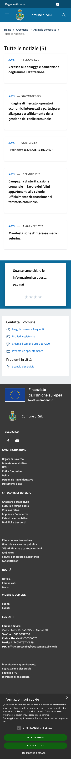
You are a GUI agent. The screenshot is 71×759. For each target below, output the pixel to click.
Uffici (5, 467)
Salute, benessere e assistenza (20, 557)
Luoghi (6, 604)
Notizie (6, 579)
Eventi (6, 608)
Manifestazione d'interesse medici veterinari (33, 235)
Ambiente (8, 552)
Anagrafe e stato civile (15, 502)
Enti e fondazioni (12, 471)
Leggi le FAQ (9, 673)
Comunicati (9, 583)
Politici (6, 475)
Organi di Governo (13, 459)
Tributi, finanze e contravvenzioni (22, 548)
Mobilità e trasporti (14, 522)
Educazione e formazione (17, 540)
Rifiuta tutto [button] (35, 745)
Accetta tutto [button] (35, 737)
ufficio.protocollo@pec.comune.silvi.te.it (32, 646)
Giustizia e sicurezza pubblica (19, 544)
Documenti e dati (12, 484)
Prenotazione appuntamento (19, 664)
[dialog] (35, 726)
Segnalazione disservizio (17, 668)
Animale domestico (44, 29)
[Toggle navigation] (7, 15)
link (4, 721)
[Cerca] (64, 15)
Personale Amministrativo (17, 479)
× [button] (67, 697)
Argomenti (22, 29)
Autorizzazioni (10, 561)
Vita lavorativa (10, 510)
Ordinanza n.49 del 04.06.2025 (30, 150)
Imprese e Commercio (15, 514)
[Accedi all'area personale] (57, 4)
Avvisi (11, 60)
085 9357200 (22, 634)
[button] (35, 753)
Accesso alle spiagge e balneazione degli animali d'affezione (33, 69)
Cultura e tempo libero (15, 506)
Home (7, 29)
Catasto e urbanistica (15, 518)
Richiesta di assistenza (15, 677)
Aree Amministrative (14, 463)
